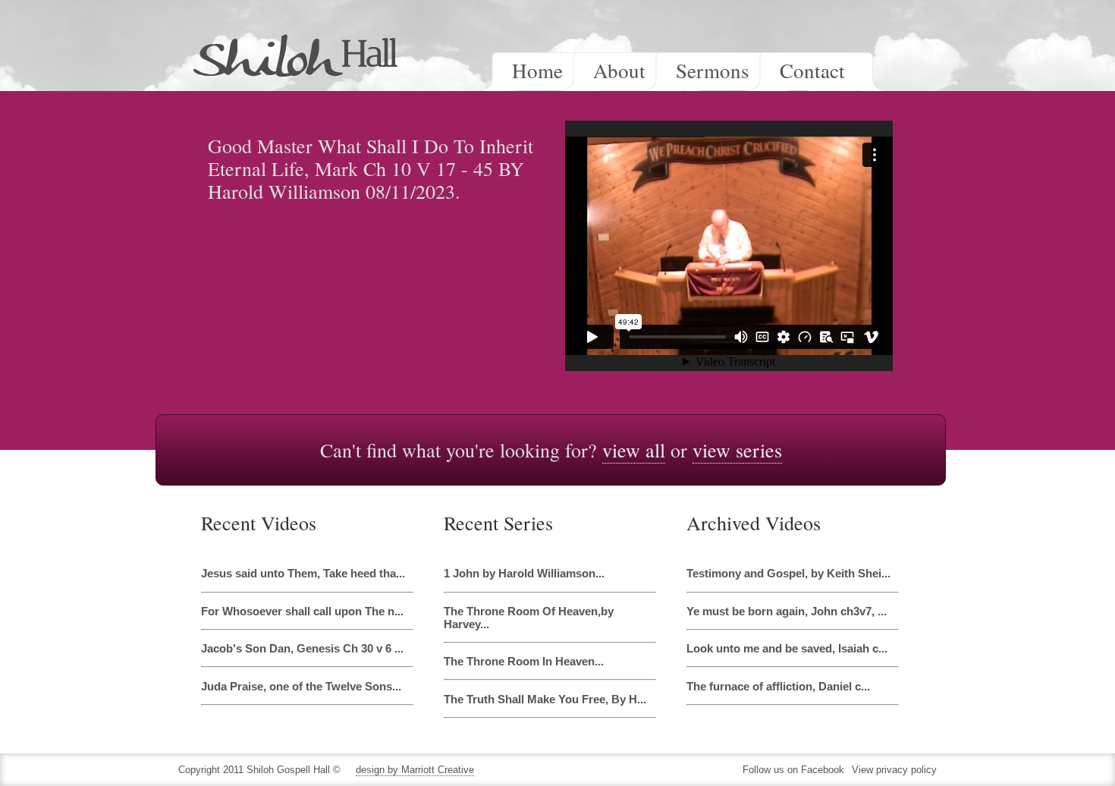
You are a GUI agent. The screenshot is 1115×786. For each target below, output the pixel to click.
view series (737, 450)
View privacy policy (894, 769)
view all (633, 450)
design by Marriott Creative (415, 769)
